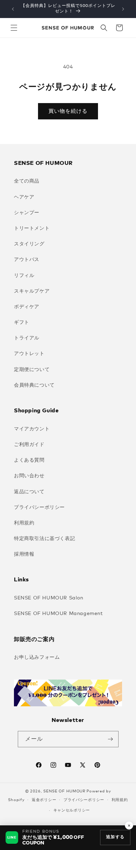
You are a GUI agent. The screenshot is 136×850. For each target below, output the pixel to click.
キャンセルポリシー (71, 810)
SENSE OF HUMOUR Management (58, 613)
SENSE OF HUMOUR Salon (48, 598)
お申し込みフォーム (37, 657)
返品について (29, 491)
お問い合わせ (29, 475)
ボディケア (26, 306)
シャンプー (26, 212)
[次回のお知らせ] (123, 9)
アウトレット (29, 353)
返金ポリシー (44, 800)
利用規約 (24, 523)
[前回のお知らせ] (13, 9)
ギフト (21, 322)
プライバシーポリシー (39, 507)
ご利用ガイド (29, 444)
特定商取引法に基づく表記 (44, 538)
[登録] (110, 739)
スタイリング (29, 244)
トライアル (26, 338)
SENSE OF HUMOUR (64, 791)
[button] (14, 27)
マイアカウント (32, 429)
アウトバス (26, 259)
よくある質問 (29, 460)
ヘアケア (24, 197)
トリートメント (32, 228)
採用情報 (24, 554)
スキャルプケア (32, 291)
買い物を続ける (68, 111)
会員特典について (34, 385)
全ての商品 (26, 181)
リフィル (24, 275)
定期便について (32, 369)
